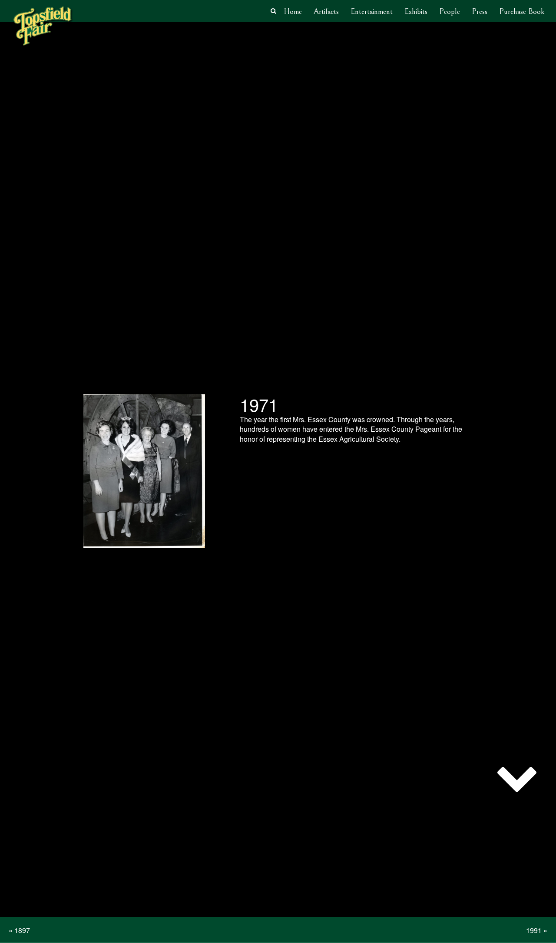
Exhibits (415, 11)
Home (293, 11)
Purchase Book (521, 11)
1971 (259, 404)
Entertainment (372, 11)
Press (479, 11)
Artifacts (326, 11)
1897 (22, 930)
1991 (534, 930)
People (449, 11)
